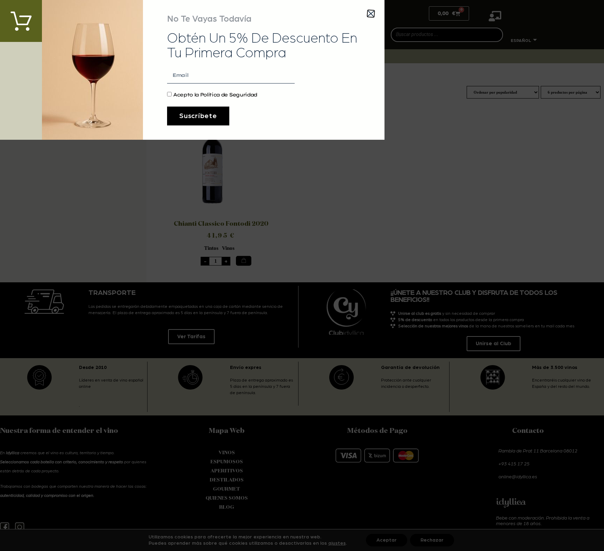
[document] (302, 275)
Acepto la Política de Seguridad (215, 95)
